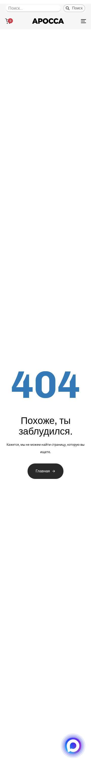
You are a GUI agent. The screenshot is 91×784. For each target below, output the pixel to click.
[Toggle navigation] (72, 21)
